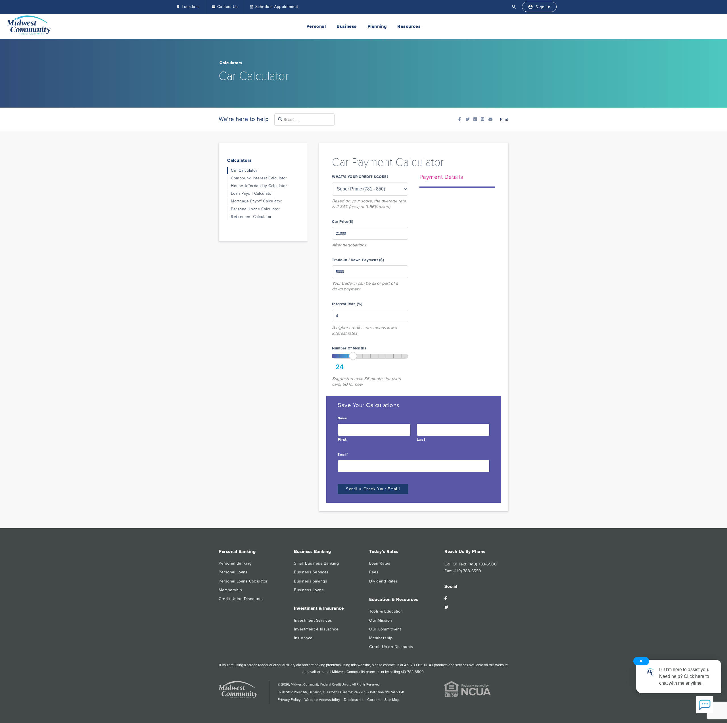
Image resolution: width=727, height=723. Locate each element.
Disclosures (354, 699)
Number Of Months (349, 348)
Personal (316, 26)
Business (346, 26)
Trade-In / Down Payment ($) (358, 260)
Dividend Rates (383, 581)
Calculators (231, 62)
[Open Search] (514, 6)
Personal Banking (235, 563)
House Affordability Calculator (259, 185)
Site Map (392, 699)
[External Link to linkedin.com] (476, 119)
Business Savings (310, 581)
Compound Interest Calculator (259, 178)
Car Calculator (244, 170)
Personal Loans (233, 572)
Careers (374, 699)
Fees (374, 572)
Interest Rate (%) (347, 304)
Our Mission (380, 620)
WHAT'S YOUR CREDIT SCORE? (360, 177)
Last (421, 439)
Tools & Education (386, 611)
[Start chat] (704, 705)
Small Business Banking (316, 563)
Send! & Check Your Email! (373, 489)
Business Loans (309, 590)
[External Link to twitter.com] (469, 119)
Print (503, 119)
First (342, 439)
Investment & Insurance (316, 629)
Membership (230, 590)
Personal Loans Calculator (255, 209)
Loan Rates (379, 563)
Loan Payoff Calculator (252, 193)
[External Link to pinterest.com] (484, 119)
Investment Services (313, 620)
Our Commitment (385, 629)
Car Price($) (342, 222)
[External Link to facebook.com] (461, 119)
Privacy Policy (289, 699)
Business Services (311, 572)
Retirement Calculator (251, 216)
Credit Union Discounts (241, 598)
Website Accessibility (322, 699)
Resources (409, 26)
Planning (377, 26)
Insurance (303, 638)
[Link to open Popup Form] (491, 119)
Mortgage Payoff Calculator (256, 201)
